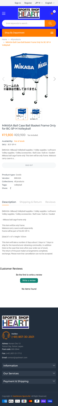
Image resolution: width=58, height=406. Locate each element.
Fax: (4, 353)
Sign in (18, 3)
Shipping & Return (31, 202)
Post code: (6, 349)
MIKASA (17, 178)
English (48, 3)
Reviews (50, 202)
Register (28, 3)
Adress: (5, 343)
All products (19, 181)
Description (9, 202)
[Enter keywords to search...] (50, 23)
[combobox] (23, 23)
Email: (4, 357)
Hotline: (14, 334)
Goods (18, 175)
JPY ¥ (37, 3)
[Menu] (5, 13)
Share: (5, 188)
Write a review (29, 280)
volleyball (18, 185)
